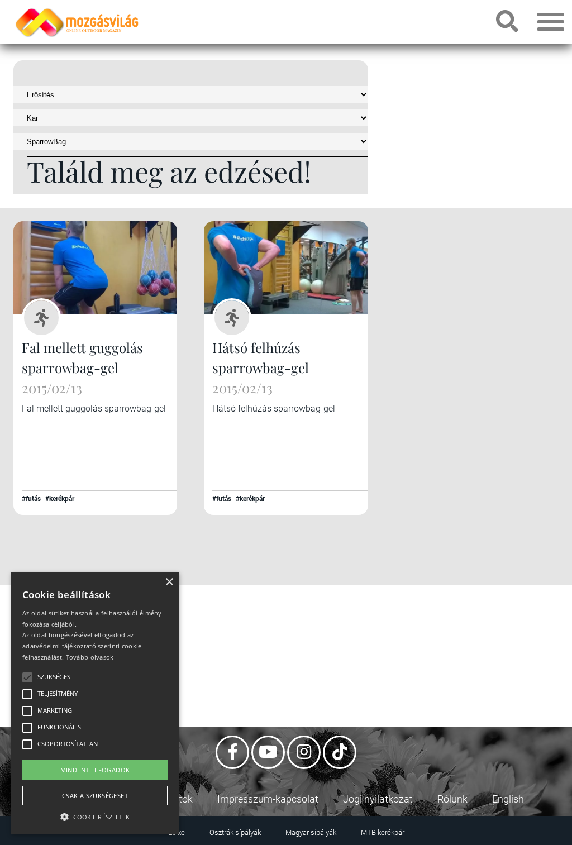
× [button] (169, 582)
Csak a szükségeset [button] (95, 795)
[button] (95, 815)
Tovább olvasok (90, 657)
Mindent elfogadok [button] (95, 770)
